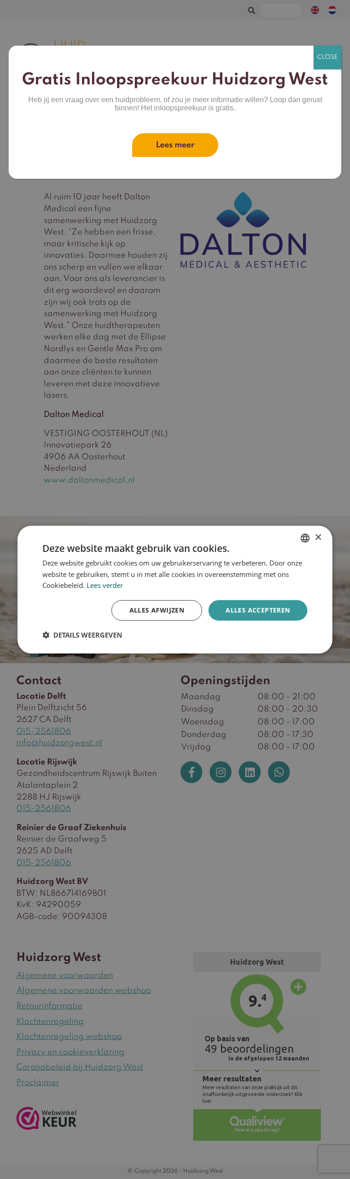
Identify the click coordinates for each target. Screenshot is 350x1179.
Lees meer (175, 145)
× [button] (317, 537)
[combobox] (305, 537)
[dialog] (174, 589)
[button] (82, 635)
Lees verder (105, 585)
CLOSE (327, 57)
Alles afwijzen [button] (157, 610)
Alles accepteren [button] (258, 610)
